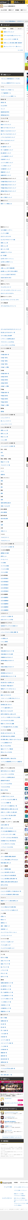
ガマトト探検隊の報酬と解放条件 (8, 856)
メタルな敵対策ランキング (7, 156)
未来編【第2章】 (4, 380)
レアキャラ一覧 (4, 970)
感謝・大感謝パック (5, 926)
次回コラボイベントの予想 (7, 619)
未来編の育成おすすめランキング (8, 184)
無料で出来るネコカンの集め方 (8, 771)
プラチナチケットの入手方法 (7, 342)
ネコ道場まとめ (4, 638)
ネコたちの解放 (4, 572)
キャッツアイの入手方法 (6, 783)
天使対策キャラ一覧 (5, 1005)
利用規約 (16, 1182)
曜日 (2, 487)
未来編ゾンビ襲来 (5, 386)
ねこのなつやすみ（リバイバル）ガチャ (10, 299)
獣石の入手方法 (4, 790)
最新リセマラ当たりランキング (8, 127)
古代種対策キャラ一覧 (6, 1008)
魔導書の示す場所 (5, 553)
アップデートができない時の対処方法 (9, 837)
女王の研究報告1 (4, 578)
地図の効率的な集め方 (6, 502)
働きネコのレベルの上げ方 (7, 711)
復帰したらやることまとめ (7, 828)
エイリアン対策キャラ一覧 (7, 998)
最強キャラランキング (9, 32)
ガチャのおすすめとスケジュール (8, 306)
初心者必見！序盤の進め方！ (7, 685)
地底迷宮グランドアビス (6, 252)
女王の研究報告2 (4, 581)
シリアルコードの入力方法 (7, 847)
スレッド (19, 28)
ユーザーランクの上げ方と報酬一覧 (9, 799)
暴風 (2, 480)
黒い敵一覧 (3, 1027)
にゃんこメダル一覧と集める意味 (8, 815)
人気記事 (4, 28)
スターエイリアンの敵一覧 (7, 1043)
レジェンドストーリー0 (6, 424)
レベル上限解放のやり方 (6, 742)
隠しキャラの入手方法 (6, 745)
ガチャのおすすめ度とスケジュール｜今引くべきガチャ (14, 35)
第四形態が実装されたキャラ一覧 (8, 676)
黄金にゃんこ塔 (4, 436)
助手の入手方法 (4, 885)
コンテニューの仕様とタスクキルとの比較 (10, 717)
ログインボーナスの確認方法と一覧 (9, 806)
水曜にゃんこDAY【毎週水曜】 (8, 268)
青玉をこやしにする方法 (6, 752)
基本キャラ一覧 (4, 976)
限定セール (3, 919)
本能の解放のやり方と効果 (7, 654)
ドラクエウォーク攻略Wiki (19, 1195)
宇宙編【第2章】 (4, 399)
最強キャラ (11, 10)
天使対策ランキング (5, 159)
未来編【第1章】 (4, 376)
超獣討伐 (3, 474)
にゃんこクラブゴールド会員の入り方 (9, 910)
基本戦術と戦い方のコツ (6, 704)
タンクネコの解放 (5, 565)
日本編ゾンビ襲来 (5, 367)
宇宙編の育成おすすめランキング (8, 188)
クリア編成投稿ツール (6, 93)
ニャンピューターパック (6, 935)
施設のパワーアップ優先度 (7, 749)
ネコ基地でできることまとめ (7, 796)
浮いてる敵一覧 (4, 1030)
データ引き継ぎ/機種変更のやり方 (8, 831)
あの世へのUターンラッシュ (7, 258)
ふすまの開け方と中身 (6, 818)
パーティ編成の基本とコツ (7, 707)
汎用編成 (17, 10)
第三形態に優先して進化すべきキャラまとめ (11, 739)
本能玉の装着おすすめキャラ (7, 666)
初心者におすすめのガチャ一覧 (8, 332)
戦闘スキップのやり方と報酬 (7, 723)
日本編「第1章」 (4, 357)
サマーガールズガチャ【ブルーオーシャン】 (11, 290)
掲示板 (11, 28)
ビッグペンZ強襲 (4, 233)
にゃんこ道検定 (4, 641)
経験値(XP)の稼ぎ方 (5, 780)
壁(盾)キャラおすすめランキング (8, 131)
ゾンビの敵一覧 (4, 1046)
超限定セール (4, 922)
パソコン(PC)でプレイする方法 (8, 844)
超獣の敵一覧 (4, 1056)
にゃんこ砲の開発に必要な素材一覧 (9, 878)
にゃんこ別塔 (4, 440)
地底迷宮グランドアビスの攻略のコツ (9, 626)
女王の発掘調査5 (4, 610)
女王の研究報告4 (4, 588)
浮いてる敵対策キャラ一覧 (7, 992)
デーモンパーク (4, 559)
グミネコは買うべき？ (6, 945)
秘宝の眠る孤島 (4, 518)
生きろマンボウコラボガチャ (7, 293)
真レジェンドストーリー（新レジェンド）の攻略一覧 (14, 46)
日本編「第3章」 (4, 364)
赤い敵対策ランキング (6, 146)
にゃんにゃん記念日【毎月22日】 (8, 274)
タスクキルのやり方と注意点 (7, 720)
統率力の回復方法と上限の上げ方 (8, 714)
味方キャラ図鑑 (4, 957)
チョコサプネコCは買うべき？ (8, 948)
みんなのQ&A (4, 10)
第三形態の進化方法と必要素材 (8, 736)
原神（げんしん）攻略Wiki (19, 1198)
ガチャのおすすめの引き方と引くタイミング (11, 329)
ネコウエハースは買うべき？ (7, 941)
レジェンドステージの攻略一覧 (11, 39)
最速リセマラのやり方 (6, 695)
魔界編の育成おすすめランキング (8, 191)
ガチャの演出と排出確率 (6, 335)
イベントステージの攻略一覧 (7, 547)
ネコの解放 (3, 562)
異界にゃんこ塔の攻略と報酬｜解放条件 (13, 42)
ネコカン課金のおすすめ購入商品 (8, 907)
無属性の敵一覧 (4, 1021)
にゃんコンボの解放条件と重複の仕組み (10, 894)
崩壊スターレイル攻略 (18, 1193)
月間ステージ (4, 531)
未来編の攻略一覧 (5, 373)
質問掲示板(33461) (5, 115)
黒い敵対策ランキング (6, 153)
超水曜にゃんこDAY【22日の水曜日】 (9, 271)
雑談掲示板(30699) (5, 112)
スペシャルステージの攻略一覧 (8, 446)
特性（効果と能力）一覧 (6, 1074)
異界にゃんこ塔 (4, 246)
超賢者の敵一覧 (4, 1062)
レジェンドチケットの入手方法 (8, 345)
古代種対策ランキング (6, 169)
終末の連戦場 (4, 512)
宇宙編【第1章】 (4, 395)
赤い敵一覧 (3, 1024)
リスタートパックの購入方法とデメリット (10, 698)
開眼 (2, 493)
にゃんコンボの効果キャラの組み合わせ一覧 (11, 891)
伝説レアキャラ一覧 (5, 960)
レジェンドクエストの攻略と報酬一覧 (9, 632)
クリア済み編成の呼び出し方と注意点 (9, 727)
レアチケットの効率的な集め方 (8, 338)
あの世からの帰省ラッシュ (7, 262)
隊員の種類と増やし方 (6, 862)
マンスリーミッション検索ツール (8, 96)
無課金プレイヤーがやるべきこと (8, 689)
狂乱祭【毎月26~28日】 (6, 277)
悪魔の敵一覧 (4, 1052)
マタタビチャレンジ (5, 540)
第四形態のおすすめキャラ (7, 673)
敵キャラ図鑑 (4, 1017)
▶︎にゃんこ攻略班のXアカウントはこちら (11, 83)
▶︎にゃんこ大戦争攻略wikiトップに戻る (11, 78)
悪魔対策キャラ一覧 (5, 1011)
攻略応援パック (4, 929)
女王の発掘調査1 (4, 597)
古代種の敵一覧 (4, 1049)
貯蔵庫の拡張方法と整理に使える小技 (9, 809)
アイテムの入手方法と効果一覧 (8, 1068)
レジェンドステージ (5, 417)
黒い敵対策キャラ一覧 (6, 989)
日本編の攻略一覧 (5, 354)
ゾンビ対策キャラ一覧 (6, 1002)
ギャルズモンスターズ (6, 287)
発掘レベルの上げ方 (5, 506)
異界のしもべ (4, 556)
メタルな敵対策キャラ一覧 (7, 995)
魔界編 (2, 411)
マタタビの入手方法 (5, 787)
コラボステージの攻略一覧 (7, 616)
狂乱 (2, 452)
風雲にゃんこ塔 (4, 242)
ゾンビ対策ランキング (6, 165)
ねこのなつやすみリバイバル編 (8, 239)
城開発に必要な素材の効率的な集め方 (9, 881)
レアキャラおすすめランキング (8, 137)
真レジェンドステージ (6, 421)
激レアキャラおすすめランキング (8, 134)
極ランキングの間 (5, 249)
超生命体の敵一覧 (5, 1059)
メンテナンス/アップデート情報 (8, 834)
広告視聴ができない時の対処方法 (8, 840)
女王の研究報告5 (4, 591)
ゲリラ (2, 471)
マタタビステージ (5, 537)
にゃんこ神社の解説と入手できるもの (9, 859)
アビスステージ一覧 (5, 465)
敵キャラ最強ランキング (6, 197)
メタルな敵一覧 (4, 1033)
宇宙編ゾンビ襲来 (5, 405)
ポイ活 (8, 2)
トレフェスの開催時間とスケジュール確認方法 (11, 761)
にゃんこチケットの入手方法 (7, 774)
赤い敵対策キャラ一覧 (6, 986)
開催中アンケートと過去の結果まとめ (9, 900)
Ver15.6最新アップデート (6, 230)
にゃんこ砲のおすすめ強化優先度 (8, 875)
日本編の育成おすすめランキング (8, 181)
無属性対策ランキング (6, 175)
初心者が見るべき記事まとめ (7, 682)
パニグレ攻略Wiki (17, 1205)
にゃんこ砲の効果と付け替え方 (8, 872)
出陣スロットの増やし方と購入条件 (9, 812)
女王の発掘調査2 (4, 600)
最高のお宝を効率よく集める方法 (8, 758)
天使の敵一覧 (4, 1036)
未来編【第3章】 (4, 383)
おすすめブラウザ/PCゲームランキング (12, 1137)
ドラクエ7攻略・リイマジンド (20, 1190)
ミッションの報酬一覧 (6, 802)
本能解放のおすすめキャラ (7, 657)
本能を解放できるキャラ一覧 (7, 651)
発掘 (2, 499)
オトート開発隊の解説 (6, 869)
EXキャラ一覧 (4, 973)
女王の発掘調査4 (4, 607)
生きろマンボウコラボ (6, 236)
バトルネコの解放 (5, 569)
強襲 (2, 525)
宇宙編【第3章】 (4, 402)
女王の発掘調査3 (4, 603)
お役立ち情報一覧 (5, 825)
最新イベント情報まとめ (6, 203)
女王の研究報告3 (4, 584)
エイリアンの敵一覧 (5, 1040)
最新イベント (24, 10)
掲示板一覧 (3, 102)
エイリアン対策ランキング (7, 162)
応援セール (3, 916)
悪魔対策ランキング (5, 172)
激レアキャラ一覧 (5, 967)
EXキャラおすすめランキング (7, 140)
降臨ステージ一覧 (5, 462)
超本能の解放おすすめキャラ (7, 660)
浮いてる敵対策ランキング (7, 150)
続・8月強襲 (3, 255)
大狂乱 (2, 455)
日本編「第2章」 (4, 361)
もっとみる (20, 50)
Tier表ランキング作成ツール (7, 90)
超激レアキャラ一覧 (5, 964)
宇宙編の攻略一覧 (5, 392)
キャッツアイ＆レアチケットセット (9, 932)
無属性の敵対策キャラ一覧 (7, 983)
